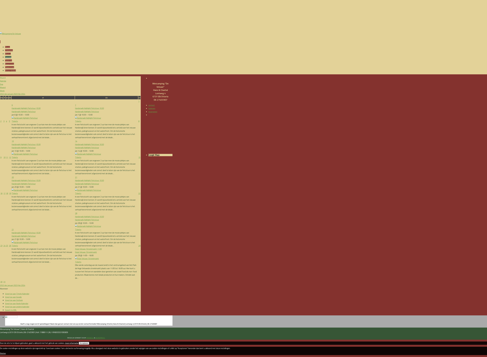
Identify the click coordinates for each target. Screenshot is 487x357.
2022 (2, 93)
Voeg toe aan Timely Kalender (17, 293)
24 (4, 245)
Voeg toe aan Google (13, 297)
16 (1, 193)
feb (19, 93)
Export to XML (11, 310)
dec (6, 93)
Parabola (90, 338)
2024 (23, 93)
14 (76, 141)
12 (10, 157)
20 (13, 177)
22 (139, 193)
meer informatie (71, 343)
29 (139, 245)
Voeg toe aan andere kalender (17, 306)
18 (7, 193)
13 (13, 141)
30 (1, 281)
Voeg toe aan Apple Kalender (16, 303)
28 (76, 213)
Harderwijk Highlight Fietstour (24, 111)
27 (13, 229)
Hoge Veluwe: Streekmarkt (86, 252)
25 (7, 245)
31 (4, 281)
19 (10, 193)
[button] (4, 288)
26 (10, 245)
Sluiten (3, 353)
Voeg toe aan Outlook (14, 300)
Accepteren (84, 343)
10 (4, 157)
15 (139, 157)
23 (1, 245)
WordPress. (100, 338)
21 (76, 177)
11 (7, 157)
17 (4, 193)
